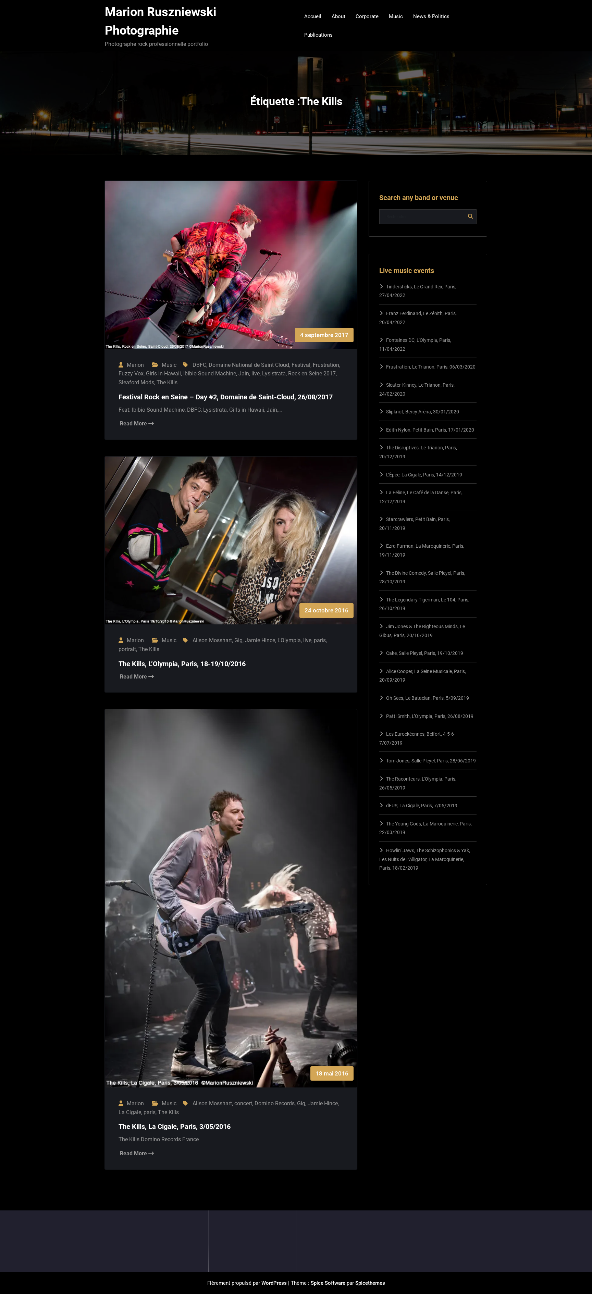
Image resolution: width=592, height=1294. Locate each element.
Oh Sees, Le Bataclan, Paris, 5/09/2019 (427, 698)
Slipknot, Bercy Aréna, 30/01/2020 (422, 411)
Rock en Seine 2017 (312, 373)
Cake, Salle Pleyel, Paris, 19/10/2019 (424, 653)
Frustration (326, 365)
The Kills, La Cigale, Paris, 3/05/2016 (175, 1126)
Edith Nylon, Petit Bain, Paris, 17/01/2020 (430, 430)
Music (396, 16)
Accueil (312, 16)
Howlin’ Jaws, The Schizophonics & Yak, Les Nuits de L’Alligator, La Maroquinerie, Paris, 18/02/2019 (424, 859)
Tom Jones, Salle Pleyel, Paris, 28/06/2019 (431, 760)
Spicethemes (370, 1283)
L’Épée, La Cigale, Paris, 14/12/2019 (424, 474)
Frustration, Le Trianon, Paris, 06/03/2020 (431, 367)
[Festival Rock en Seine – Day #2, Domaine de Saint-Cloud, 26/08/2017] (231, 272)
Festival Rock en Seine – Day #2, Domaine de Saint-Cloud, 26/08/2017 (226, 397)
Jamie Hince (260, 640)
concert (243, 1103)
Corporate (367, 16)
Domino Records (275, 1103)
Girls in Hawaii (163, 373)
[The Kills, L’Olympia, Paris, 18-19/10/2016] (231, 547)
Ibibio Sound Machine (209, 373)
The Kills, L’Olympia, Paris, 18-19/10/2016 (182, 664)
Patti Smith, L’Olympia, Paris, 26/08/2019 (429, 716)
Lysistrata (274, 373)
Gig (238, 640)
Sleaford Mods (136, 382)
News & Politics (431, 16)
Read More (134, 423)
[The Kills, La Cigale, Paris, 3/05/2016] (231, 905)
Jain (243, 373)
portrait (127, 649)
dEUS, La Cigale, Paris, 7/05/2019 (421, 805)
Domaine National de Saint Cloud (249, 365)
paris (320, 640)
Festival (301, 365)
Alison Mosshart (212, 640)
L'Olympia (289, 640)
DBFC (199, 365)
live (255, 373)
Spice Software (328, 1283)
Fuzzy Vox (131, 373)
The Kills (167, 382)
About (338, 16)
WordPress (274, 1283)
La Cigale (130, 1112)
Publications (318, 35)
